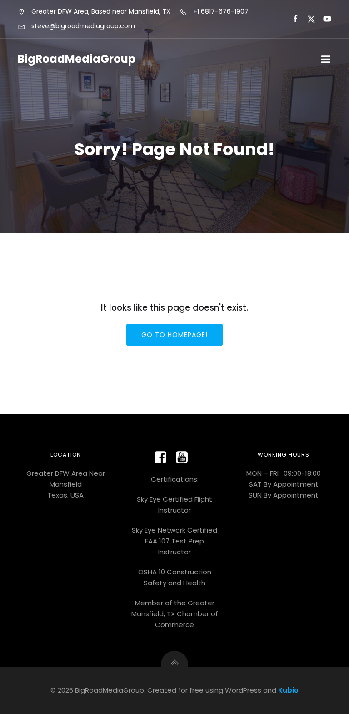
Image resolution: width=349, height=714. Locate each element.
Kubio (288, 690)
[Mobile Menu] (325, 59)
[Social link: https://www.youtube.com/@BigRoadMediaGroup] (185, 457)
